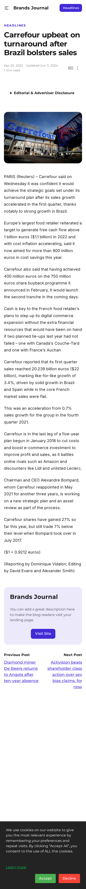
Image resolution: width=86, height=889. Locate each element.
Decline (69, 878)
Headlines (71, 8)
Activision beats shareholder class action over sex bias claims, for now (64, 674)
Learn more (16, 867)
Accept (45, 878)
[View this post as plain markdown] (70, 68)
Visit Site (43, 633)
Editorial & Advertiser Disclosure (44, 93)
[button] (6, 8)
